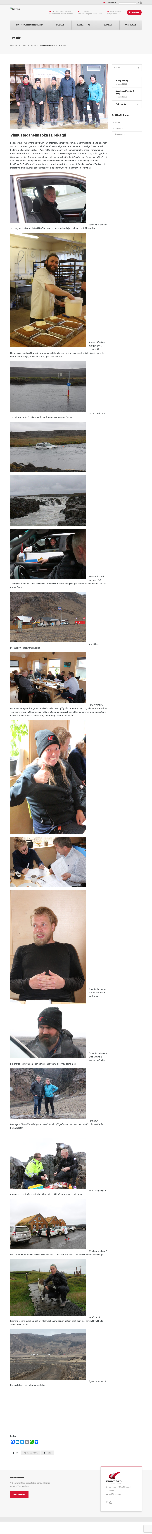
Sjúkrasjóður (83, 25)
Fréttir (49, 1453)
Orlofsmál (107, 25)
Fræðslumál (130, 25)
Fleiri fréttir (121, 104)
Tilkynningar (120, 134)
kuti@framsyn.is (115, 1494)
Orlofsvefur (111, 3)
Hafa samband (19, 1494)
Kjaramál (60, 25)
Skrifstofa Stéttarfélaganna (29, 25)
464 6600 (135, 12)
